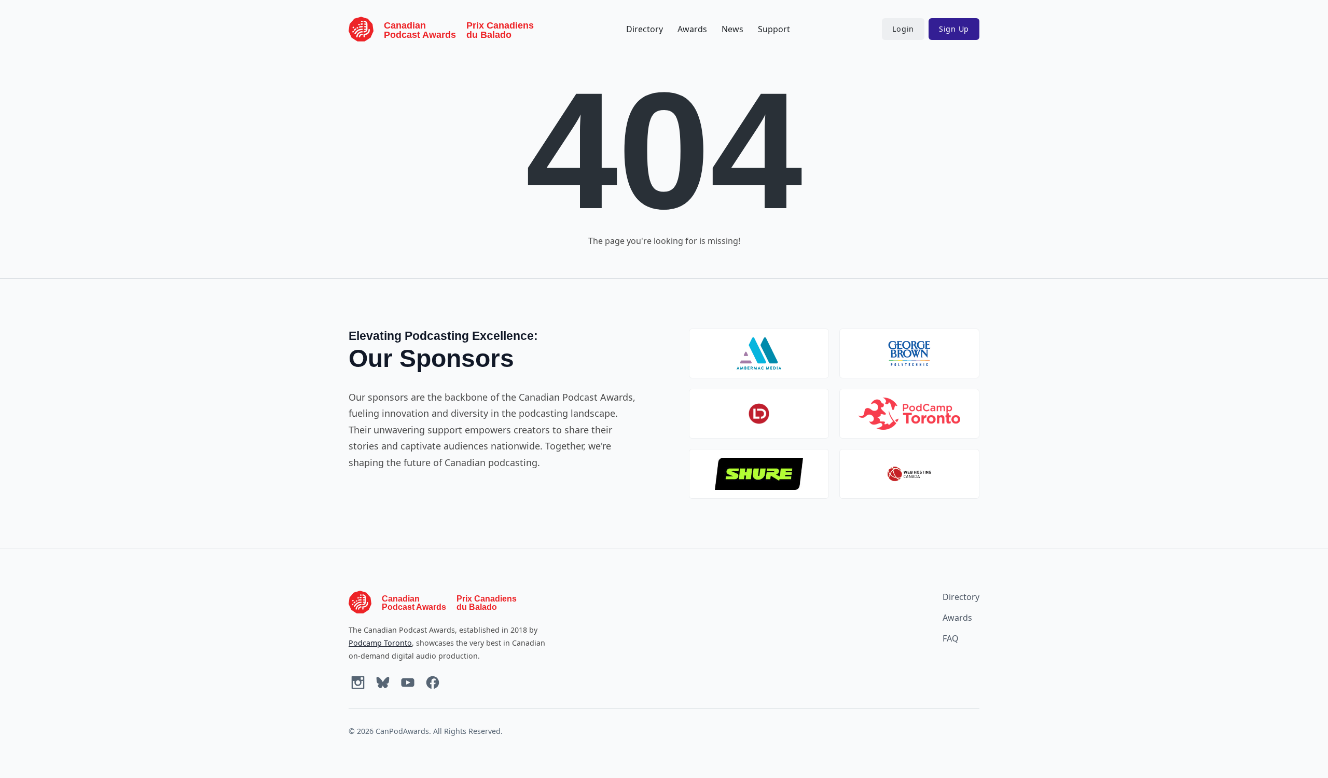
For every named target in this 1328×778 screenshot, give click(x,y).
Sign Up (954, 29)
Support (774, 29)
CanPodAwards (402, 731)
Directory (644, 29)
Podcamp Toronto (380, 643)
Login (903, 29)
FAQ (951, 638)
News (732, 29)
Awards (692, 29)
